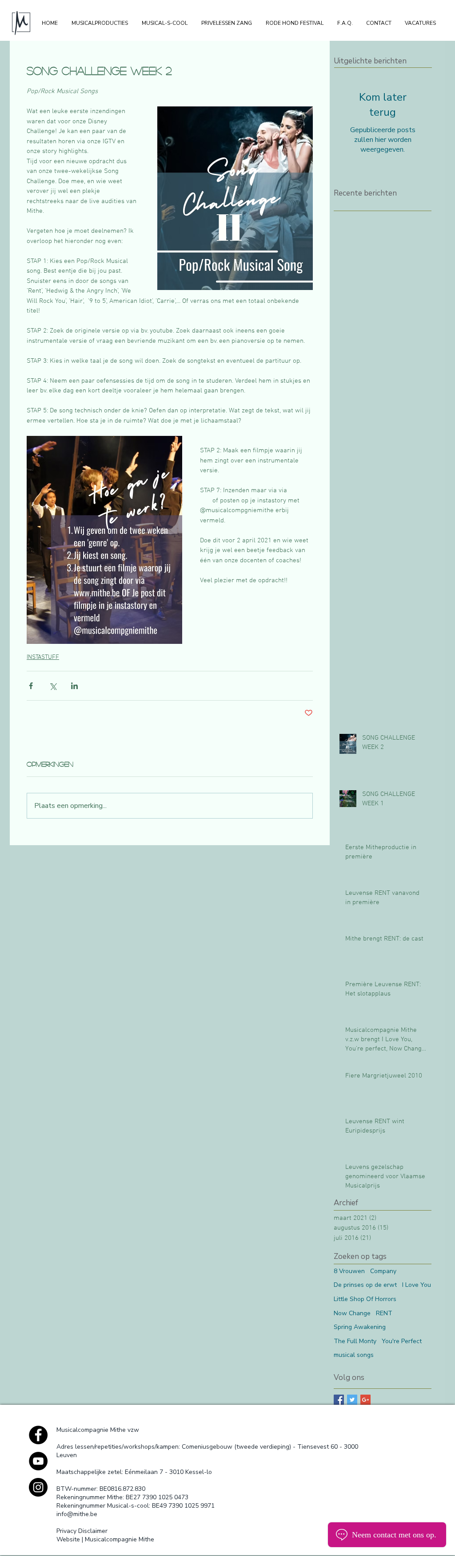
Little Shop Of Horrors (365, 1299)
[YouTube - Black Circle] (38, 1461)
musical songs (354, 1355)
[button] (99, 23)
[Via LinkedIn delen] (74, 686)
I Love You (416, 1285)
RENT (384, 1313)
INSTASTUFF (43, 657)
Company (383, 1271)
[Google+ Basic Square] (365, 1400)
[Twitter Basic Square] (352, 1400)
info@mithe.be (76, 1514)
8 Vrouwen (349, 1271)
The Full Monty (355, 1341)
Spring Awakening (360, 1327)
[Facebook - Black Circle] (38, 1435)
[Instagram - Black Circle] (38, 1487)
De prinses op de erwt (365, 1285)
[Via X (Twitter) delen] (52, 686)
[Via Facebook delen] (31, 686)
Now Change (352, 1313)
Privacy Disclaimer (82, 1531)
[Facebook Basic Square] (339, 1400)
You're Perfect (402, 1341)
